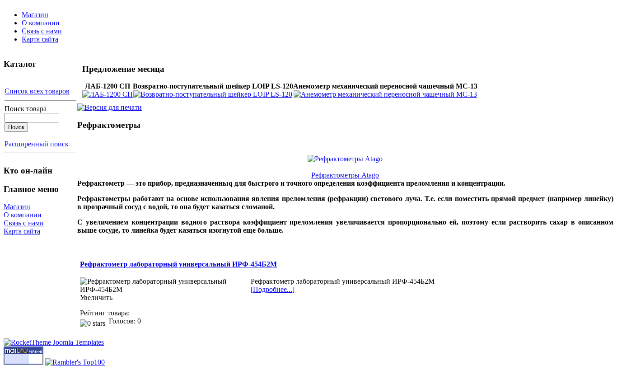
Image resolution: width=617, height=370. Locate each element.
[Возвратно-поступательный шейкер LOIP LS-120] (212, 94)
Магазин (35, 15)
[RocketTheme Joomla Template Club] (54, 342)
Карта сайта (40, 39)
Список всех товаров (37, 91)
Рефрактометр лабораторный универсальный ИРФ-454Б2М (178, 264)
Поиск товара (26, 108)
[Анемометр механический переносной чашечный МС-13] (385, 94)
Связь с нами (42, 31)
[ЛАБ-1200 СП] (107, 94)
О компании (41, 23)
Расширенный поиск (37, 144)
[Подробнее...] (272, 289)
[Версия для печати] (109, 105)
